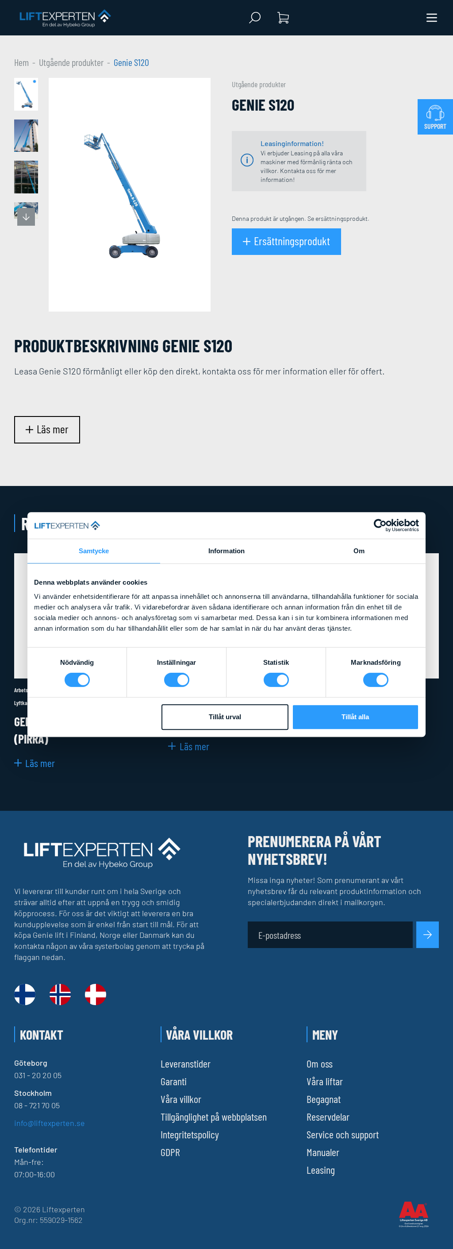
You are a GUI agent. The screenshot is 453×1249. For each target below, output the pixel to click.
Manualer (323, 1151)
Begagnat (324, 1098)
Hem (21, 62)
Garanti (174, 1081)
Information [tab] (226, 551)
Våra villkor (181, 1098)
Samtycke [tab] (94, 551)
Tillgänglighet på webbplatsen (214, 1116)
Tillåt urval (225, 717)
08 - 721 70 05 (37, 1105)
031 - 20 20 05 (37, 1075)
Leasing (321, 1169)
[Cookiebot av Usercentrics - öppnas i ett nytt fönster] (380, 525)
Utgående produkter (71, 62)
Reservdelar (328, 1116)
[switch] (176, 680)
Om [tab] (359, 551)
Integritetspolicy (190, 1134)
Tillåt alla (355, 717)
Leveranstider (186, 1063)
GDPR (170, 1151)
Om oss (320, 1063)
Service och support (343, 1134)
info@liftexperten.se (49, 1123)
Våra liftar (325, 1081)
